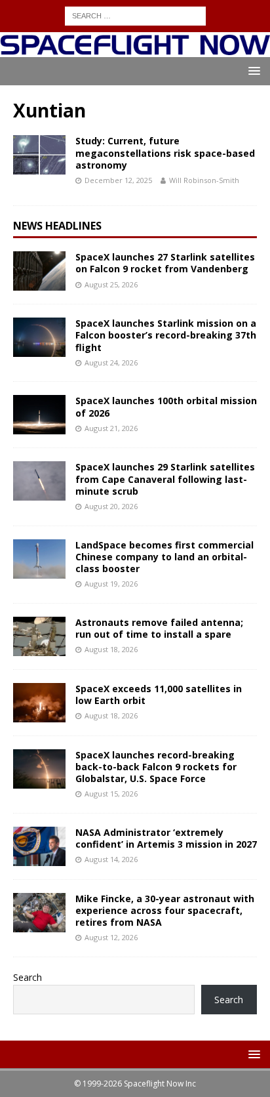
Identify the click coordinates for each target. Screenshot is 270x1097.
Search (27, 977)
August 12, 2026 (111, 937)
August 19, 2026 (111, 584)
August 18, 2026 (111, 649)
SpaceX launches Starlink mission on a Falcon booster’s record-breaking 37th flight (165, 335)
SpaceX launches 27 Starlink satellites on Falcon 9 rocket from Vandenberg (165, 263)
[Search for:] (135, 15)
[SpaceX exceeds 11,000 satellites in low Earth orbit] (39, 702)
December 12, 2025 (118, 180)
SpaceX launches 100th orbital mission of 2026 (166, 406)
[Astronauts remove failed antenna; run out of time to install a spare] (39, 636)
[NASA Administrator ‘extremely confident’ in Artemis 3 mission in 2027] (39, 846)
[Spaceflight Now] (135, 49)
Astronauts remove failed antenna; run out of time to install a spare (159, 628)
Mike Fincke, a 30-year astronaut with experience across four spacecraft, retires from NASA (164, 910)
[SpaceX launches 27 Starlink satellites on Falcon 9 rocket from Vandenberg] (39, 271)
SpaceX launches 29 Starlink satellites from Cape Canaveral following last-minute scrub (165, 479)
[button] (252, 70)
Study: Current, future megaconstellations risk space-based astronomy (165, 153)
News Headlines (57, 225)
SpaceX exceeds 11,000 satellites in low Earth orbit (158, 694)
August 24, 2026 (111, 362)
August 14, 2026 (111, 859)
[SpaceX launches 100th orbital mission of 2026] (39, 414)
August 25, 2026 (111, 284)
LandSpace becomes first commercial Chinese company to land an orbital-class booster (164, 557)
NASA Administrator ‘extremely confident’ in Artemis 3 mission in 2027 (166, 838)
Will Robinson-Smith (204, 180)
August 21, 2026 (111, 428)
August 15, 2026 (111, 793)
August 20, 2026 (111, 506)
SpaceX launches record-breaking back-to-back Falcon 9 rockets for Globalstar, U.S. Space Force (156, 767)
